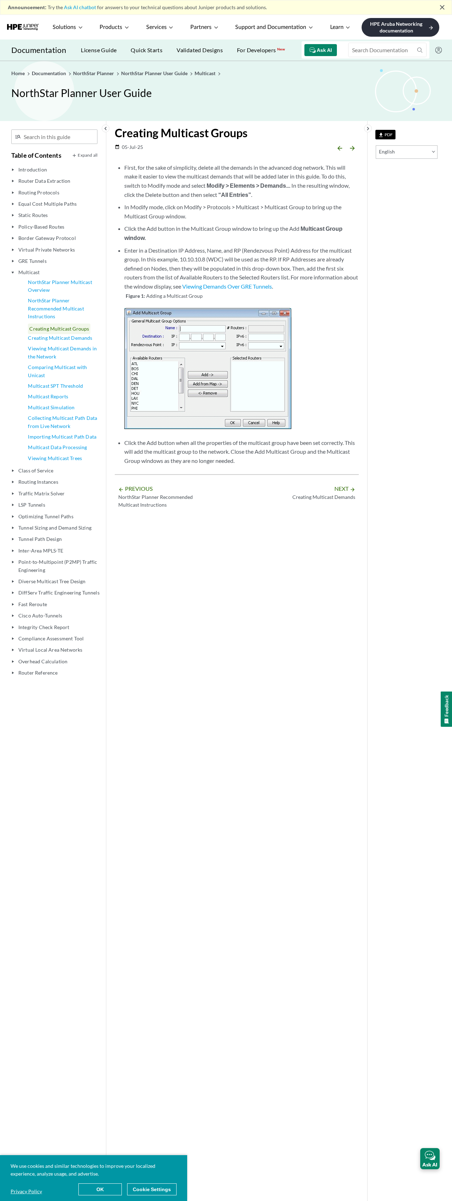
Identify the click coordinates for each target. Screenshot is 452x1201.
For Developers (261, 50)
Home (18, 73)
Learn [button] (337, 27)
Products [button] (111, 27)
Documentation (38, 50)
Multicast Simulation (51, 407)
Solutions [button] (64, 27)
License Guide (99, 50)
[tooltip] (385, 134)
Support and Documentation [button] (270, 27)
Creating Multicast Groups (59, 329)
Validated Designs (200, 50)
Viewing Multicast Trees (55, 458)
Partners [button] (201, 27)
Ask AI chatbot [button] (80, 7)
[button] (430, 1158)
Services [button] (156, 27)
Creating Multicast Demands (60, 338)
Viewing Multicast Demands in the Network (62, 352)
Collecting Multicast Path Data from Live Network (62, 422)
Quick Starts (146, 50)
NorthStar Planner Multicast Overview (60, 286)
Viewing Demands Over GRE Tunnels (227, 286)
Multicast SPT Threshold (55, 386)
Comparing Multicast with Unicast (57, 371)
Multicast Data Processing (57, 447)
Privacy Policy (26, 1191)
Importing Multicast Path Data (62, 437)
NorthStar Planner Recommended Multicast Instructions (56, 308)
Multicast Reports (48, 396)
